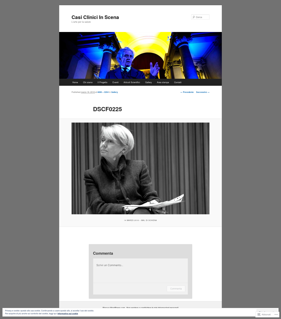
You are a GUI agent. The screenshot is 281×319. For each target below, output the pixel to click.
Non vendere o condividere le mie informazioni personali (152, 307)
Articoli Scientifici (132, 82)
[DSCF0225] (140, 168)
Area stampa (163, 82)
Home (75, 82)
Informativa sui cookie (68, 313)
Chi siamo (88, 82)
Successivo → (202, 92)
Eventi (116, 82)
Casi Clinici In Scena (95, 16)
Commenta (176, 288)
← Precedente (187, 92)
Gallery (148, 82)
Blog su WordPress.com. (114, 307)
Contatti (177, 82)
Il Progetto (102, 82)
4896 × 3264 (103, 92)
